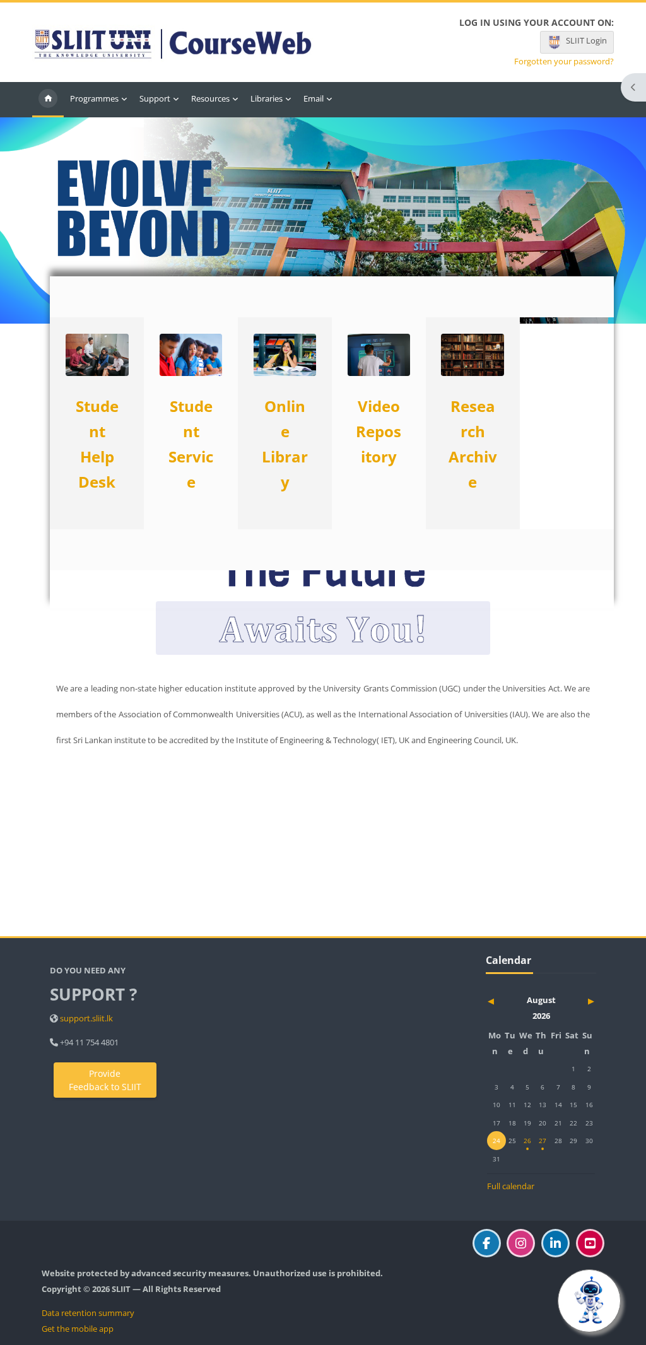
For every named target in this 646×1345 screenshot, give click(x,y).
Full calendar (510, 1186)
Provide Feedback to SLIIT (105, 1080)
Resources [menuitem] (210, 98)
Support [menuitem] (154, 98)
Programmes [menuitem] (94, 98)
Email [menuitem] (313, 98)
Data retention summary (88, 1313)
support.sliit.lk (86, 1018)
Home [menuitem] (48, 99)
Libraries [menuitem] (266, 98)
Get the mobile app (78, 1328)
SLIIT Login (586, 40)
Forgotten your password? (564, 61)
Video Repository (378, 431)
